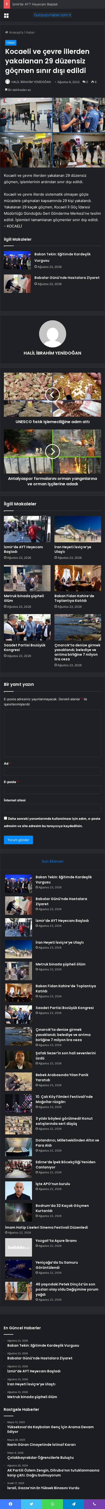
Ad (7, 763)
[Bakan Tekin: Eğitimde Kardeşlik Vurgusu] (17, 260)
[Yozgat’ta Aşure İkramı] (18, 1247)
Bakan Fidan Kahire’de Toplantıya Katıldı (74, 598)
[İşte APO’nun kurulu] (18, 1190)
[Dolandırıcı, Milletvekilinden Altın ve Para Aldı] (18, 1147)
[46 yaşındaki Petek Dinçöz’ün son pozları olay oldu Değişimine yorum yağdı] (18, 1291)
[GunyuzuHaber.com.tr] (52, 15)
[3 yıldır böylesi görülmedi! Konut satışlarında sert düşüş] (18, 1125)
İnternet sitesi (15, 800)
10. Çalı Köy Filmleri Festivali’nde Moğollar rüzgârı (64, 1099)
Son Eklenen (52, 861)
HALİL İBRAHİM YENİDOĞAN (31, 82)
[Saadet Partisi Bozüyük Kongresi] (27, 627)
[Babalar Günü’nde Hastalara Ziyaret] (17, 283)
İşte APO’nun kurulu (53, 1183)
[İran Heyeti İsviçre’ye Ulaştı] (77, 529)
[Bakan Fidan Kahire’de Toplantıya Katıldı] (77, 578)
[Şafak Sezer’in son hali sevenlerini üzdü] (18, 1060)
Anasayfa (15, 32)
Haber (30, 32)
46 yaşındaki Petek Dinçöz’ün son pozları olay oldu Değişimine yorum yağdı (67, 1289)
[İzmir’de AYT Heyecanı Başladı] (27, 529)
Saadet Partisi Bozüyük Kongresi (24, 647)
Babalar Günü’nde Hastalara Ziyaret (67, 277)
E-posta (11, 782)
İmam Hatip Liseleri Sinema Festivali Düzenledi (46, 1227)
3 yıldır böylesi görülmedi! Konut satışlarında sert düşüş (64, 1121)
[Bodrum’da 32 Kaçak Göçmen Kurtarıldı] (18, 1212)
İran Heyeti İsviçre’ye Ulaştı (72, 549)
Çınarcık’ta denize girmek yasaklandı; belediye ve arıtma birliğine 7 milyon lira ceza (77, 652)
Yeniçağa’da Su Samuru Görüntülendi (57, 1265)
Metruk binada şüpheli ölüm (24, 598)
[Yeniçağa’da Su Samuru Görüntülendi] (18, 1269)
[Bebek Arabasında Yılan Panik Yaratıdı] (18, 1081)
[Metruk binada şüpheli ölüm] (27, 578)
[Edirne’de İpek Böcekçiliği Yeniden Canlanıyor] (18, 1169)
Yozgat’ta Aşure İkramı (56, 1240)
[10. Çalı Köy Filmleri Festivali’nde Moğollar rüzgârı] (18, 1103)
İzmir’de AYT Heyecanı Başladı (35, 4)
